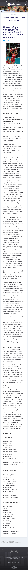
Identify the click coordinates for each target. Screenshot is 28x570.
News (23, 17)
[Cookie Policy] (16, 562)
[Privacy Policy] (10, 562)
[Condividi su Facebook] (11, 552)
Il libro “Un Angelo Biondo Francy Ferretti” (14, 542)
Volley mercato (14, 20)
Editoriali (14, 15)
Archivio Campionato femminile (20, 544)
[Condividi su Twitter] (14, 552)
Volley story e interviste (10, 17)
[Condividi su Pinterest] (16, 552)
